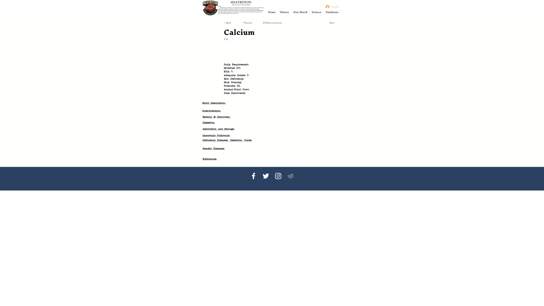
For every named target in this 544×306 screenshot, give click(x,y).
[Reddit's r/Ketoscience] (290, 176)
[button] (284, 12)
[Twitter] (266, 176)
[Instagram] (278, 176)
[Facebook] (253, 176)
